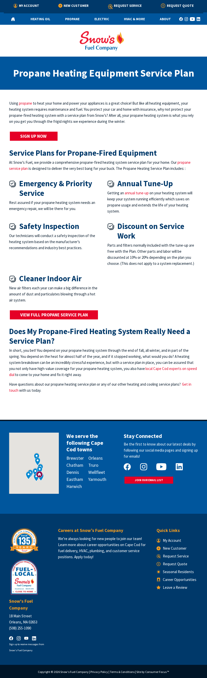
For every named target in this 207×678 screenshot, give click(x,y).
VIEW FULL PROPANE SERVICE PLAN (54, 315)
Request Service (128, 6)
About (165, 19)
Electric (101, 19)
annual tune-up (137, 193)
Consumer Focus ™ (157, 672)
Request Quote (180, 6)
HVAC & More (134, 19)
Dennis (72, 472)
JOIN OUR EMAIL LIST (149, 480)
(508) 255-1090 (20, 628)
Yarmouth (97, 479)
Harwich (74, 486)
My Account (29, 6)
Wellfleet (96, 472)
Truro (93, 465)
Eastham (74, 479)
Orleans (95, 458)
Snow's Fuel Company (74, 672)
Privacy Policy (99, 672)
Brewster (75, 458)
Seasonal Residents (178, 571)
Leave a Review (175, 587)
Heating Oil (40, 19)
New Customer (76, 6)
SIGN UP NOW (33, 136)
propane (25, 103)
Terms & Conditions (122, 672)
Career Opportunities (179, 579)
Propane (72, 19)
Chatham (74, 465)
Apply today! (83, 556)
